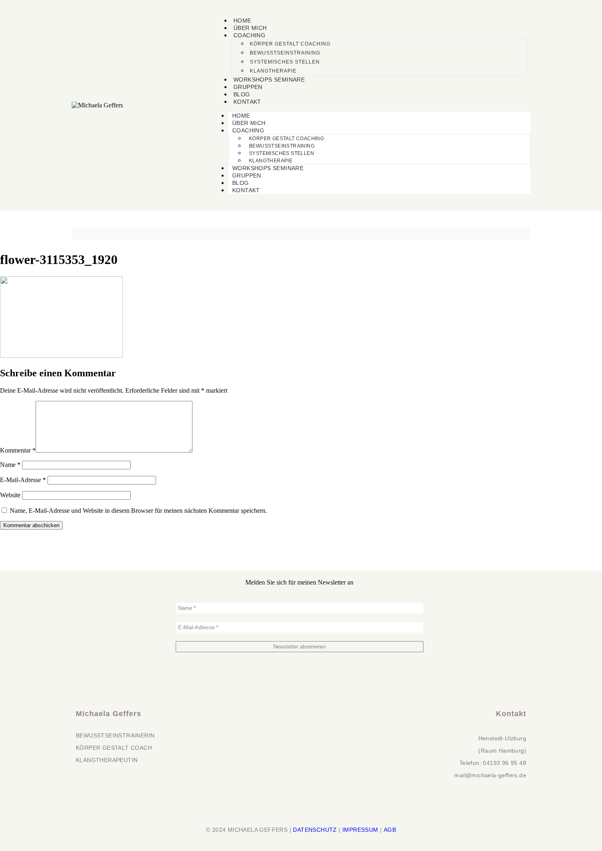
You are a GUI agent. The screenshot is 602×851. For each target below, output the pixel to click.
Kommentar (18, 450)
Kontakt (247, 101)
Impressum (360, 829)
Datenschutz (315, 829)
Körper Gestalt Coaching (290, 44)
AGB (390, 829)
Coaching (249, 35)
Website (10, 494)
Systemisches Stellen (285, 62)
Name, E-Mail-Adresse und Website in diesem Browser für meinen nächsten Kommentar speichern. (138, 510)
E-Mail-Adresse (23, 479)
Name (10, 464)
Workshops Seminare (269, 79)
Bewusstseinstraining (285, 53)
